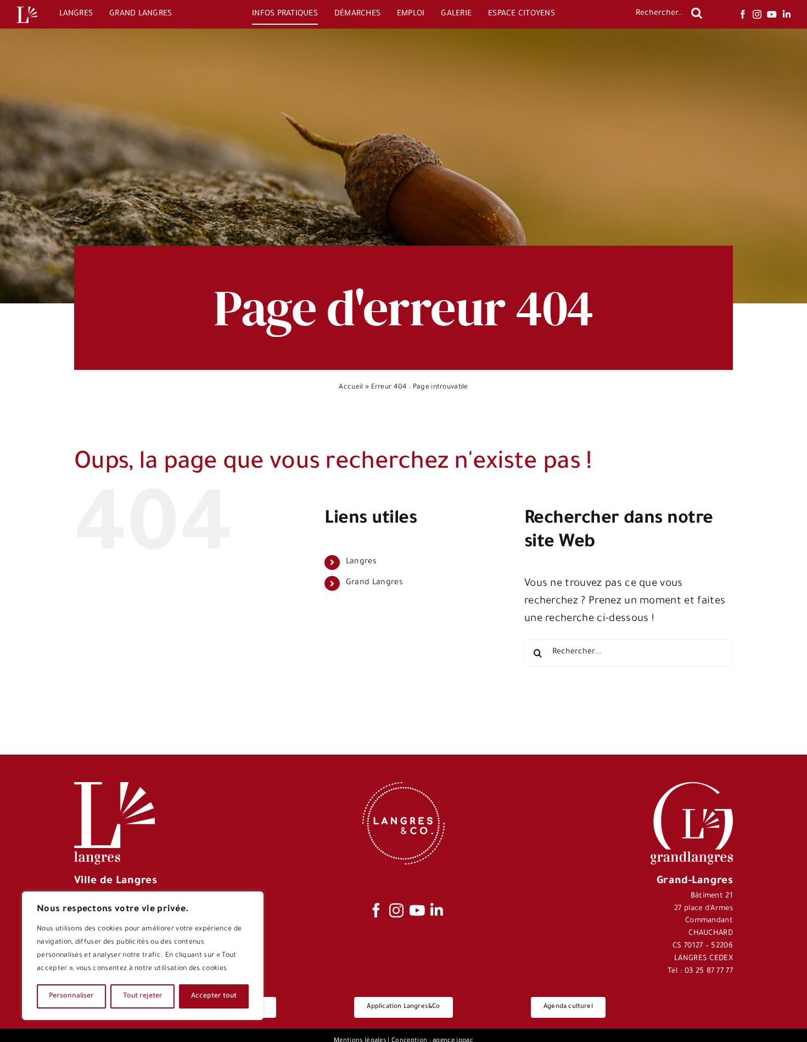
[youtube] (772, 14)
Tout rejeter (142, 996)
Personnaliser (71, 996)
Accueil (351, 387)
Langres (361, 562)
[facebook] (742, 14)
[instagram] (757, 14)
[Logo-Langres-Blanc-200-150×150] (27, 7)
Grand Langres (374, 583)
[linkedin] (787, 14)
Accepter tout (214, 996)
